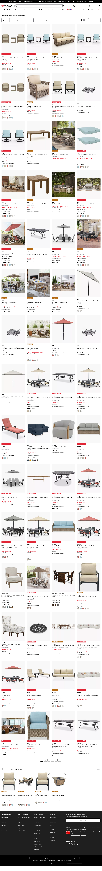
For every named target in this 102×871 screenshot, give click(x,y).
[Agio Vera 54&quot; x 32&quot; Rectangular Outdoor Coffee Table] (38, 135)
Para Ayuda (3, 825)
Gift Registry (36, 849)
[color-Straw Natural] (3, 69)
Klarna (2, 820)
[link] (13, 63)
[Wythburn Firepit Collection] (89, 233)
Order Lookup (4, 822)
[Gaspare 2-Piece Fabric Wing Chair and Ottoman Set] (13, 626)
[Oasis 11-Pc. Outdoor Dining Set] (13, 478)
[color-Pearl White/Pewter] (88, 265)
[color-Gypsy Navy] (28, 460)
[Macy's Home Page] (6, 5)
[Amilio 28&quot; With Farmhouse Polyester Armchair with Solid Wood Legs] (13, 577)
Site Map (52, 837)
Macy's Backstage (37, 825)
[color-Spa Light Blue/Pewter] (81, 265)
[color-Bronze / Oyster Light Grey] (3, 557)
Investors (51, 825)
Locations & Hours (37, 820)
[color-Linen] (78, 657)
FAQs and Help (4, 817)
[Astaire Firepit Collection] (38, 329)
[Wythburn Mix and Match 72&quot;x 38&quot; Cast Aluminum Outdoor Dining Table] (63, 725)
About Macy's (52, 817)
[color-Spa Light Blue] (12, 69)
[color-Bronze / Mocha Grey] (28, 608)
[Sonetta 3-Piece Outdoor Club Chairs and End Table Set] (13, 38)
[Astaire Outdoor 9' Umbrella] (63, 329)
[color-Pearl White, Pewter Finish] (78, 311)
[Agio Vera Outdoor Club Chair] (38, 87)
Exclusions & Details (75, 835)
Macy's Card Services (22, 828)
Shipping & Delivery (5, 830)
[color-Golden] (12, 607)
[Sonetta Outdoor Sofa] (89, 429)
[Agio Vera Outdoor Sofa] (63, 38)
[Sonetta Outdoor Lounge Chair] (38, 725)
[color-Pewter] (5, 607)
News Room (52, 834)
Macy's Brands (37, 828)
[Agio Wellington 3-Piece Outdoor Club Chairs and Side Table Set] (89, 38)
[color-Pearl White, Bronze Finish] (81, 311)
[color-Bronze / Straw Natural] (7, 557)
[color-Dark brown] (55, 605)
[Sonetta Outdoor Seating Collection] (89, 184)
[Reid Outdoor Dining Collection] (38, 283)
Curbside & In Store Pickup (39, 817)
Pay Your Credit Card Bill (23, 830)
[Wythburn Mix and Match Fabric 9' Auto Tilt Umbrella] (89, 283)
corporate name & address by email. (74, 863)
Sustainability (52, 840)
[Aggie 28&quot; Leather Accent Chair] (63, 429)
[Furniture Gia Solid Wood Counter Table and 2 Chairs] (63, 577)
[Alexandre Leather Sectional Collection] (13, 725)
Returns (3, 828)
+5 (89, 265)
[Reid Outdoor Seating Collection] (63, 283)
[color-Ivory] (3, 607)
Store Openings (37, 841)
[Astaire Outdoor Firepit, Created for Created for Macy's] (59, 781)
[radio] (2, 69)
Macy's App (36, 822)
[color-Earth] (81, 657)
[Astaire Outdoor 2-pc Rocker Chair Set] (89, 577)
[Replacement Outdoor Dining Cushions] (89, 135)
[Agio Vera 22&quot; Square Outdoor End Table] (38, 184)
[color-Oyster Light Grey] (85, 167)
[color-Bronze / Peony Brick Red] (5, 557)
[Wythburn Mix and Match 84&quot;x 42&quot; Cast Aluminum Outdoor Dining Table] (63, 378)
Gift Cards (20, 822)
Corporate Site (53, 822)
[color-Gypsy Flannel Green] (37, 460)
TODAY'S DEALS (11, 1)
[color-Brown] (53, 605)
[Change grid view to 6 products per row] (84, 20)
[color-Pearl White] (5, 69)
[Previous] (3, 38)
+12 (40, 460)
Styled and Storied (54, 843)
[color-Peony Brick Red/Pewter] (83, 265)
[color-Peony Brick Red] (7, 69)
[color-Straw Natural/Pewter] (85, 265)
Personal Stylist (37, 833)
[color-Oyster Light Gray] (10, 69)
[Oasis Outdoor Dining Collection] (63, 233)
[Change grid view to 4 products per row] (81, 20)
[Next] (23, 38)
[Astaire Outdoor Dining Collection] (13, 233)
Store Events (36, 838)
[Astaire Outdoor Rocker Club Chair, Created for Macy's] (42, 781)
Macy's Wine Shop (38, 830)
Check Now (83, 835)
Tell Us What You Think (38, 846)
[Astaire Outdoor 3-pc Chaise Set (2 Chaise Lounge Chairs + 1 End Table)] (38, 675)
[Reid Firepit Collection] (63, 184)
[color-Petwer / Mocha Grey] (30, 608)
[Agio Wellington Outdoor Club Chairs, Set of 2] (63, 87)
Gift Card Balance (21, 825)
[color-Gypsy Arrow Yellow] (30, 460)
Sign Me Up (83, 820)
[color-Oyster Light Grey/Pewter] (78, 265)
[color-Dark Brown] (3, 265)
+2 (14, 264)
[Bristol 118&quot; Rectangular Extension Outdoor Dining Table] (38, 478)
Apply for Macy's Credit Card (24, 817)
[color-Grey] (10, 607)
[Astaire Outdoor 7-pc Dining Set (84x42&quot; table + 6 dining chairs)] (38, 378)
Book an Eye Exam (38, 844)
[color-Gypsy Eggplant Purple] (35, 460)
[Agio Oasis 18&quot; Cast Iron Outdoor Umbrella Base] (38, 626)
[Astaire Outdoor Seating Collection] (13, 184)
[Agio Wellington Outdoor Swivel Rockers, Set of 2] (13, 135)
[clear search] (63, 6)
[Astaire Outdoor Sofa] (63, 675)
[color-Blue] (7, 607)
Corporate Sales (53, 820)
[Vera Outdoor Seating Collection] (63, 135)
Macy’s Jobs (52, 832)
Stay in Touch (36, 836)
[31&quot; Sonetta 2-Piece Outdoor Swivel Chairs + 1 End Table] (13, 87)
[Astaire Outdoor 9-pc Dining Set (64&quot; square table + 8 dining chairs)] (38, 526)
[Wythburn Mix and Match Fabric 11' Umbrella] (13, 378)
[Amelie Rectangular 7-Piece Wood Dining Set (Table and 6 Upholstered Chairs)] (63, 626)
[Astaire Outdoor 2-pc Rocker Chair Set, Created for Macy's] (9, 781)
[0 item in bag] (99, 5)
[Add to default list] (15, 774)
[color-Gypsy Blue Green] (33, 460)
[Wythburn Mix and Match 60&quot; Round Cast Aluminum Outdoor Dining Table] (63, 478)
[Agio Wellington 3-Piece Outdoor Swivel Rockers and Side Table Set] (38, 38)
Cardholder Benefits (22, 820)
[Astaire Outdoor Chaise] (13, 429)
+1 (14, 215)
